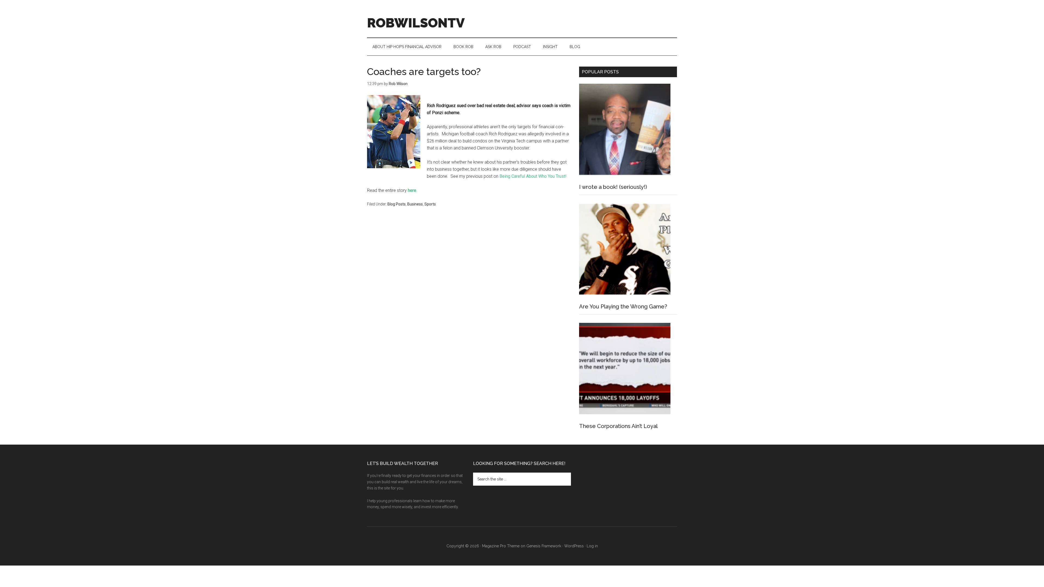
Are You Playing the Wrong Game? (623, 306)
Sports (430, 204)
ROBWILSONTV (416, 22)
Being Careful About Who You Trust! (533, 176)
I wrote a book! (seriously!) (613, 187)
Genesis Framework (543, 546)
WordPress (574, 546)
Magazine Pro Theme (501, 546)
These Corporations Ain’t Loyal (618, 426)
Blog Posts (396, 204)
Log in (592, 546)
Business (415, 204)
